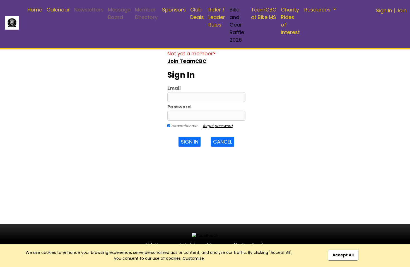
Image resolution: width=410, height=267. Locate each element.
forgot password (218, 125)
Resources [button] (318, 9)
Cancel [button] (222, 141)
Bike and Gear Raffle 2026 (237, 24)
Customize (193, 258)
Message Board (119, 13)
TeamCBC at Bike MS (263, 13)
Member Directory (146, 13)
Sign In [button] (189, 141)
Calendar (58, 9)
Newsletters (88, 9)
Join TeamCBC (186, 61)
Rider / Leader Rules (216, 17)
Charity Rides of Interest (290, 21)
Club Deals (197, 13)
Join (401, 10)
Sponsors (174, 9)
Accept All (343, 255)
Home (34, 9)
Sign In (384, 10)
